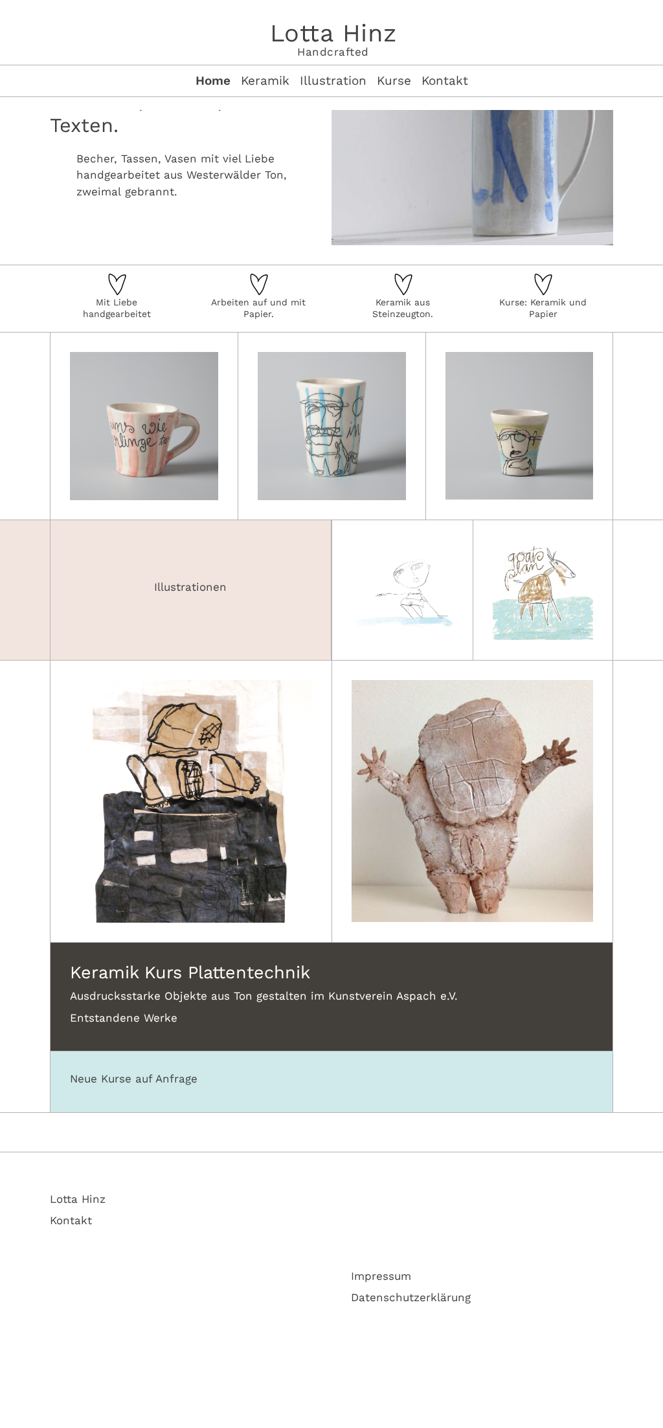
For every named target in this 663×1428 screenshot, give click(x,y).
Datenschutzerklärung (411, 1297)
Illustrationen (190, 586)
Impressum (381, 1275)
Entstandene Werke (123, 1017)
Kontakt (71, 1220)
